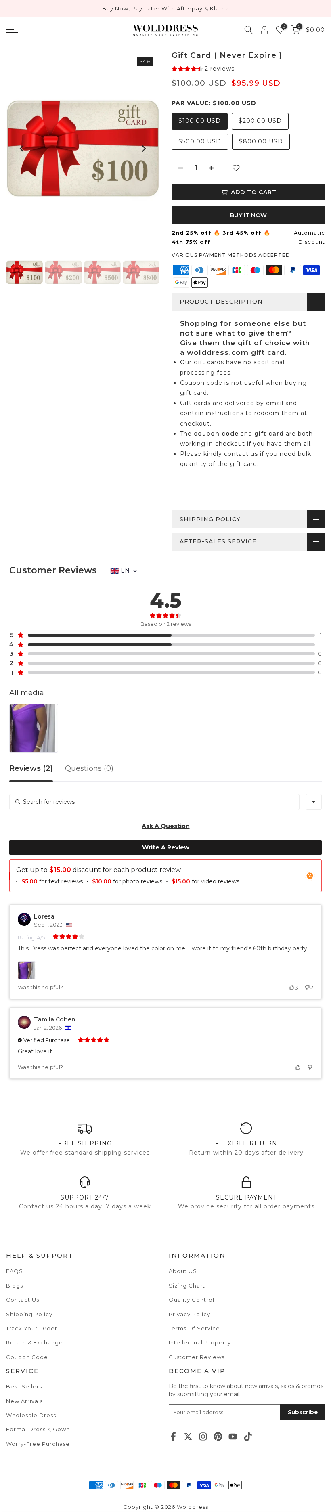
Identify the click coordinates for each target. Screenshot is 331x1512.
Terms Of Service (194, 1328)
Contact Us (22, 1299)
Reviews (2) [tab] (31, 769)
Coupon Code (27, 1357)
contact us (241, 453)
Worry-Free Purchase (38, 1444)
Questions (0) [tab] (89, 769)
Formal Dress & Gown (38, 1429)
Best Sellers (24, 1386)
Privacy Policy (189, 1314)
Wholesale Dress (31, 1415)
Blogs (14, 1285)
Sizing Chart (187, 1285)
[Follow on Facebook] (173, 1436)
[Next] (143, 148)
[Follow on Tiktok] (247, 1436)
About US (183, 1271)
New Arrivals (24, 1401)
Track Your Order (31, 1328)
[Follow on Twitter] (188, 1436)
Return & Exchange (34, 1342)
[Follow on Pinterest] (218, 1436)
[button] (203, 69)
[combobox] (314, 802)
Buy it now (248, 215)
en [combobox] (125, 570)
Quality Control (191, 1299)
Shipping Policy (29, 1314)
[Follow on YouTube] (232, 1436)
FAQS (14, 1271)
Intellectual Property (200, 1342)
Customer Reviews (196, 1357)
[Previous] (22, 148)
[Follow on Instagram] (203, 1436)
